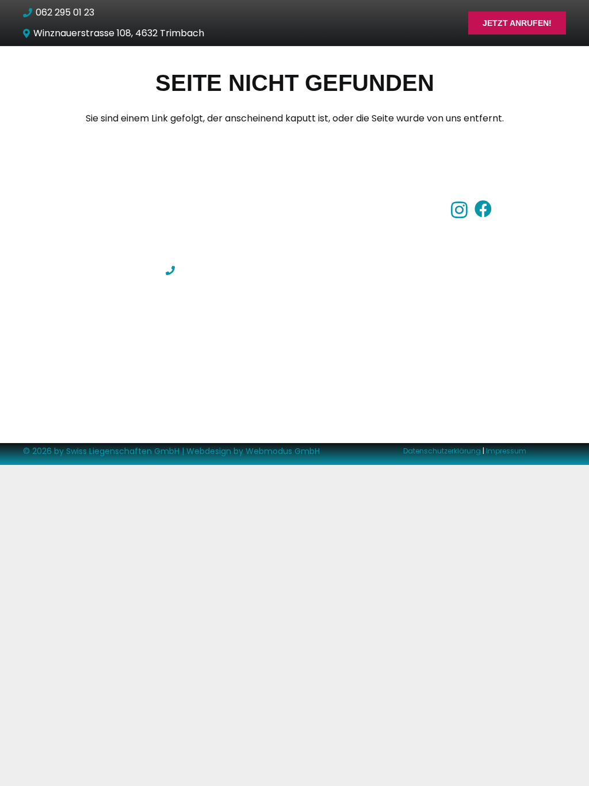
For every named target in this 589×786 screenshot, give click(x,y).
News (320, 269)
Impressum (506, 451)
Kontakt (326, 312)
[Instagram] (459, 209)
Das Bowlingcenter (350, 227)
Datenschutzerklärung (442, 451)
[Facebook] (483, 209)
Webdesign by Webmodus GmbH (253, 451)
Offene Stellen (340, 290)
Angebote (331, 248)
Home (321, 206)
